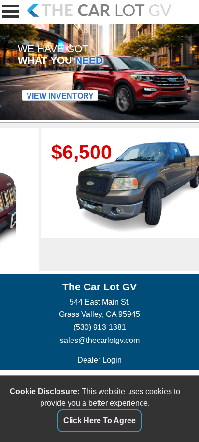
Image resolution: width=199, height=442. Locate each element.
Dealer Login (99, 360)
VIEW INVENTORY (60, 95)
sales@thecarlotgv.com (100, 340)
